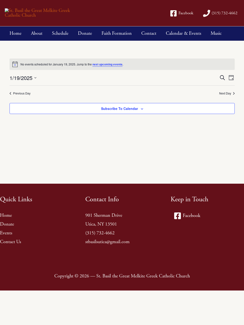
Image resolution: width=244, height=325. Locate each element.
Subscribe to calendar (119, 108)
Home (15, 33)
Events (6, 233)
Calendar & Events (183, 33)
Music (216, 33)
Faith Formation (117, 33)
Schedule (60, 33)
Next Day (225, 93)
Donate (85, 33)
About (36, 33)
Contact (148, 33)
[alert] (122, 64)
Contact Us (10, 242)
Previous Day (21, 93)
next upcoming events (107, 64)
